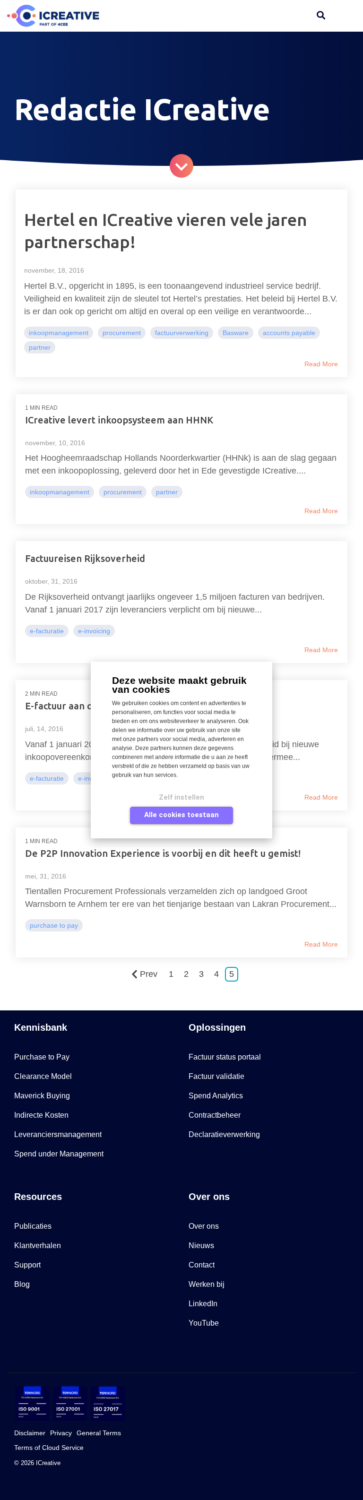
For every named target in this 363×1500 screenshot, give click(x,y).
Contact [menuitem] (202, 1265)
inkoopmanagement (58, 332)
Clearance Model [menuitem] (43, 1076)
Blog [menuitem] (22, 1284)
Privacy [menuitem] (61, 1433)
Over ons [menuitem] (204, 1226)
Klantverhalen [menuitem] (37, 1245)
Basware (236, 332)
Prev (148, 974)
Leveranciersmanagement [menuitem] (58, 1134)
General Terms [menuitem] (99, 1433)
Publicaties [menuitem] (33, 1226)
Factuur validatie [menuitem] (216, 1076)
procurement (122, 332)
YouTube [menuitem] (204, 1323)
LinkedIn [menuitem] (203, 1304)
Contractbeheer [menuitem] (215, 1115)
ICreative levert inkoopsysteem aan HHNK (119, 419)
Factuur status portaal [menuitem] (225, 1057)
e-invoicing (94, 631)
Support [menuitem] (27, 1265)
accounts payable (289, 332)
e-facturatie (47, 631)
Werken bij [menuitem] (207, 1284)
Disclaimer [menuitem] (29, 1433)
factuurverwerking (181, 332)
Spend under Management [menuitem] (59, 1154)
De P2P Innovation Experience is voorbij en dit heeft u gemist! (163, 853)
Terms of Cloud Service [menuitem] (49, 1447)
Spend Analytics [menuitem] (216, 1096)
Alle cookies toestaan (181, 814)
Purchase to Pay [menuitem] (41, 1057)
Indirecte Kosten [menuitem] (41, 1115)
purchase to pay (54, 925)
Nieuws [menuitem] (201, 1245)
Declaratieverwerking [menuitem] (224, 1134)
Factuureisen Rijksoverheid (85, 558)
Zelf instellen (181, 797)
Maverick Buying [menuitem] (42, 1096)
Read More (321, 364)
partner (40, 347)
